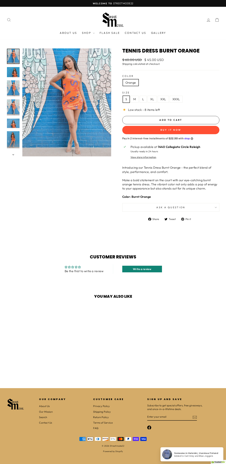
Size (126, 92)
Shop (87, 32)
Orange (130, 82)
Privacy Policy (101, 406)
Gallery (158, 32)
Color (128, 76)
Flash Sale (110, 32)
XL (152, 99)
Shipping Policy (102, 411)
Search (43, 417)
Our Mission (46, 411)
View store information (143, 157)
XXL (163, 99)
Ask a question (170, 207)
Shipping (127, 63)
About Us (68, 32)
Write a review (142, 269)
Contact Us (135, 32)
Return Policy (101, 417)
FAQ (95, 428)
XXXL (176, 99)
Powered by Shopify (113, 451)
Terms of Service (103, 422)
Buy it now (170, 129)
